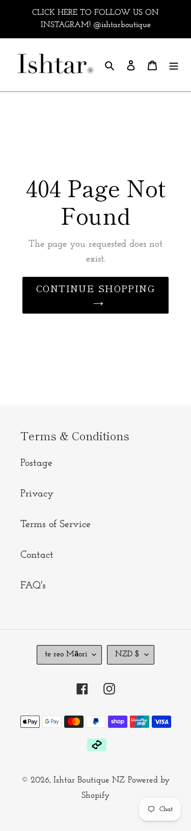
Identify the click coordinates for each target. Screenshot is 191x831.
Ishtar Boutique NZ (89, 780)
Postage (36, 463)
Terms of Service (55, 524)
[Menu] (173, 65)
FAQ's (33, 586)
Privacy (36, 494)
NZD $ (127, 654)
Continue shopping (95, 288)
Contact (36, 555)
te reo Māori (66, 654)
